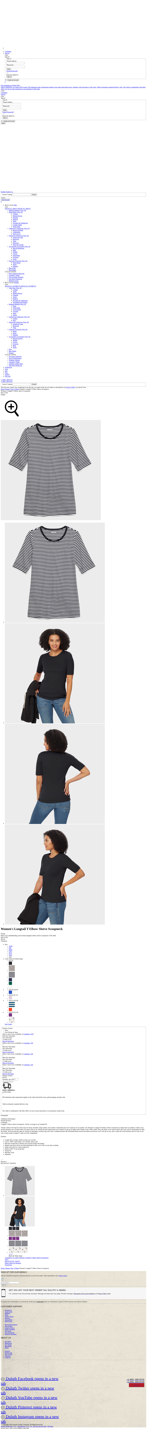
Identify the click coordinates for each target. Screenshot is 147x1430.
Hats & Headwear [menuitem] (18, 248)
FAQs (6, 1315)
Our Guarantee (9, 1332)
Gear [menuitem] (6, 369)
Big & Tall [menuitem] (12, 268)
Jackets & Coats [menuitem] (18, 237)
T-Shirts (16, 389)
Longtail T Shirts (14, 275)
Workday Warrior (14, 360)
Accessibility (8, 1320)
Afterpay (7, 1318)
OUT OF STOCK (8, 1081)
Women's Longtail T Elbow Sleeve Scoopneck (33, 1258)
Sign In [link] (7, 53)
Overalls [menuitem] (15, 311)
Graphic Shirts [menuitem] (17, 225)
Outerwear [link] (19, 236)
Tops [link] (14, 288)
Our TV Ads (8, 1354)
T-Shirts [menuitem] (15, 214)
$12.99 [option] (16, 1012)
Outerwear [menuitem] (12, 236)
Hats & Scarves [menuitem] (18, 338)
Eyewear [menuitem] (15, 257)
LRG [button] (10, 951)
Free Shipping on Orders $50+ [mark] (10, 85)
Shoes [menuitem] (15, 264)
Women (7, 389)
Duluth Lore (8, 1352)
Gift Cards (8, 1331)
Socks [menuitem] (15, 259)
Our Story (8, 1341)
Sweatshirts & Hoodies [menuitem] (20, 302)
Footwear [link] (18, 261)
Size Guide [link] (8, 1024)
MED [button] (10, 950)
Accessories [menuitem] (13, 246)
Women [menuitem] (16, 282)
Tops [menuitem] (10, 288)
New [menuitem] (6, 373)
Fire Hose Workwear (15, 279)
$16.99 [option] (16, 1000)
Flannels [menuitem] (15, 218)
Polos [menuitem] (14, 221)
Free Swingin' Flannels (16, 277)
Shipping (7, 1313)
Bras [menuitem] (14, 320)
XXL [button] (10, 955)
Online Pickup (9, 1316)
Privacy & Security (7, 1426)
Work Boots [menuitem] (16, 263)
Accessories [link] (20, 246)
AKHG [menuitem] (7, 374)
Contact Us (8, 1310)
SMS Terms (8, 1321)
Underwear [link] (20, 228)
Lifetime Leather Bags (16, 364)
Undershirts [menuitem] (16, 232)
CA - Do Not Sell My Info (38, 1426)
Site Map (50, 1426)
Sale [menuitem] (6, 371)
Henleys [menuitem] (15, 219)
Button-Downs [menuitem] (17, 216)
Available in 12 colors (12, 1258)
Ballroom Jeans (13, 281)
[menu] (73, 25)
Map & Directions (8, 1041)
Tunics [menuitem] (15, 297)
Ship (6, 1030)
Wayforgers (8, 1343)
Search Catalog (7, 194)
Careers (7, 1351)
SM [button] (10, 948)
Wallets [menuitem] (15, 252)
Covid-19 (7, 1357)
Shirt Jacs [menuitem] (16, 243)
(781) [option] (6, 1259)
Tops (12, 389)
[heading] (75, 573)
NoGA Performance (15, 358)
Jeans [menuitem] (14, 313)
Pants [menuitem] (14, 306)
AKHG (7, 1348)
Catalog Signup (9, 1328)
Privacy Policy (71, 387)
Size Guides (8, 1326)
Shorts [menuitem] (15, 315)
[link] (75, 48)
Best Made (8, 1346)
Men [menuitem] (15, 205)
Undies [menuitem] (15, 319)
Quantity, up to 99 (8, 1079)
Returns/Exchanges (11, 1324)
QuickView (8, 1265)
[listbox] (77, 961)
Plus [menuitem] (10, 349)
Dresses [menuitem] (11, 353)
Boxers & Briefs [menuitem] (18, 230)
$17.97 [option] (16, 995)
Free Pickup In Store (11, 1032)
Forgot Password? (12, 71)
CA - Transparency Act (21, 1426)
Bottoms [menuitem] (11, 210)
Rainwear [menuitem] (16, 239)
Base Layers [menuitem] (17, 234)
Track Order (8, 1312)
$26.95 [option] (11, 961)
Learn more (40, 1301)
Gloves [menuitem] (15, 254)
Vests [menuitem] (14, 241)
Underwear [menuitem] (12, 228)
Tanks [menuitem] (15, 291)
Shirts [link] (15, 212)
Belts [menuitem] (14, 250)
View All (23, 210)
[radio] (3, 1030)
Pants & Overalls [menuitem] (18, 245)
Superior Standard (10, 1334)
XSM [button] (10, 946)
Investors (8, 1356)
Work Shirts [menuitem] (16, 227)
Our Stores (8, 1344)
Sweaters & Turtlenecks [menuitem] (20, 223)
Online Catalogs (10, 1329)
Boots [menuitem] (14, 331)
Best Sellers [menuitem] (12, 270)
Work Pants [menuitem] (16, 308)
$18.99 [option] (16, 990)
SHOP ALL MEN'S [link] (11, 208)
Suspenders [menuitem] (16, 255)
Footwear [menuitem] (12, 261)
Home (3, 389)
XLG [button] (10, 953)
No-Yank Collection (15, 356)
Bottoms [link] (17, 210)
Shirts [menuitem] (11, 212)
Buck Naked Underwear (16, 273)
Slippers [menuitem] (15, 266)
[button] (10, 964)
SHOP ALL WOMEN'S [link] (13, 286)
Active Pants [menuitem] (17, 309)
